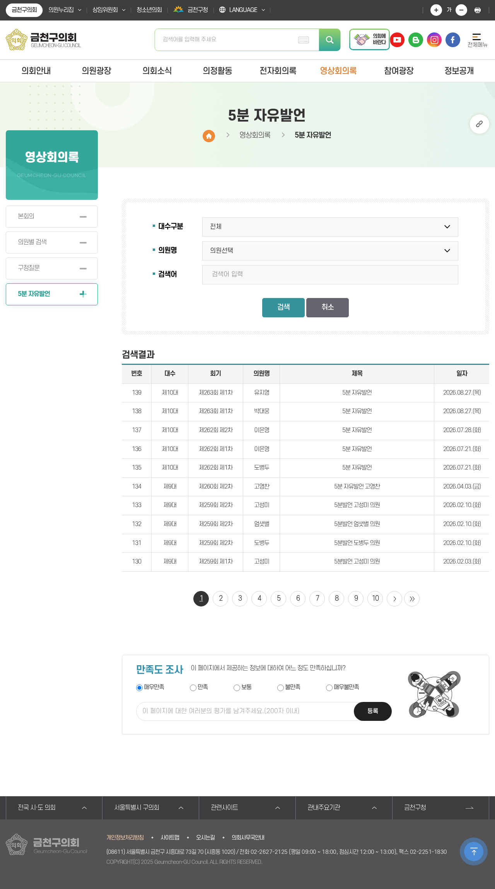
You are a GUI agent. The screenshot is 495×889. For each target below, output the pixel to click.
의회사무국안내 (248, 838)
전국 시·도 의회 (36, 807)
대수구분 (170, 227)
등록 (372, 711)
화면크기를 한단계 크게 (436, 10)
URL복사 (479, 124)
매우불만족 (346, 687)
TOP (473, 851)
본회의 (26, 216)
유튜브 (397, 39)
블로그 (415, 39)
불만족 (292, 687)
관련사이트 (224, 807)
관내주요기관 (323, 807)
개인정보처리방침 (124, 838)
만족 (203, 687)
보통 (246, 687)
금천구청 (415, 807)
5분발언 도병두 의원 (357, 543)
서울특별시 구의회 (136, 807)
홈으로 (209, 136)
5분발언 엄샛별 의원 (357, 524)
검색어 (167, 275)
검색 (330, 40)
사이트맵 (169, 838)
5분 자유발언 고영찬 (357, 486)
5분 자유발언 (34, 294)
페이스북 (453, 39)
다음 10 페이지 (394, 598)
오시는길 (205, 838)
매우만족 (154, 687)
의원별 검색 (32, 242)
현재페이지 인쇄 (477, 10)
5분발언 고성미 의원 (357, 505)
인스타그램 (434, 39)
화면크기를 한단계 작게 (461, 10)
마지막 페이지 (412, 598)
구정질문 (28, 268)
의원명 (167, 251)
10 (375, 598)
